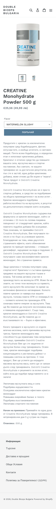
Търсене (11, 448)
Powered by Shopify (43, 499)
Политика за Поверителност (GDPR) (26, 480)
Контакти (11, 472)
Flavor (7, 119)
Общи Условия (14, 464)
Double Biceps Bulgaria (11, 10)
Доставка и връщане (17, 456)
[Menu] (50, 10)
